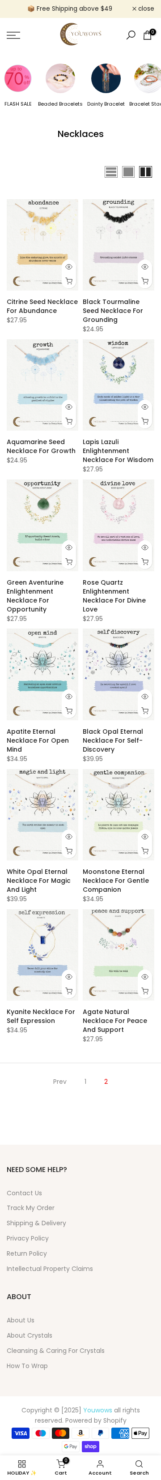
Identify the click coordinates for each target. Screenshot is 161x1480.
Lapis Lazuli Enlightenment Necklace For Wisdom (118, 450)
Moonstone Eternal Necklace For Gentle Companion (116, 880)
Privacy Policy (28, 1238)
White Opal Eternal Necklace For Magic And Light (39, 880)
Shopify (115, 1420)
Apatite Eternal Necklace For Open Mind (38, 740)
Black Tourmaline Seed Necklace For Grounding (113, 310)
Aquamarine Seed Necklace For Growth (41, 446)
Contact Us (24, 1193)
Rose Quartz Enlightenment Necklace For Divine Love (114, 596)
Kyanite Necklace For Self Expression (41, 1016)
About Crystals (29, 1335)
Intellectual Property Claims (50, 1268)
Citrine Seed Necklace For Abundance (42, 306)
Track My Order (31, 1207)
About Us (20, 1320)
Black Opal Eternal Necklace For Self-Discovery (113, 740)
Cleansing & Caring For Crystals (56, 1350)
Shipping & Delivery (36, 1223)
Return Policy (27, 1253)
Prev (60, 1081)
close (145, 9)
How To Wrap (27, 1365)
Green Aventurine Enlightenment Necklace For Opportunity (35, 596)
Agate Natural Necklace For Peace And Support (115, 1020)
